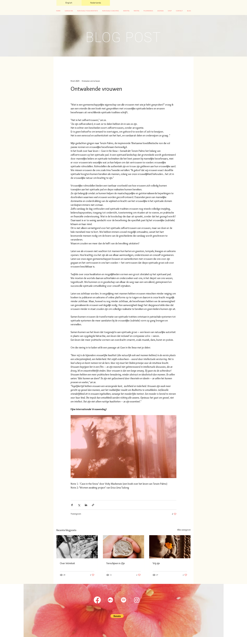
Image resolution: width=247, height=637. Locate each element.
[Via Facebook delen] (72, 505)
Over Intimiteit (67, 563)
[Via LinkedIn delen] (86, 505)
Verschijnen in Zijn (115, 563)
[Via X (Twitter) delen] (79, 505)
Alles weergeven (184, 529)
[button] (87, 11)
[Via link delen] (93, 505)
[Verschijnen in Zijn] (123, 546)
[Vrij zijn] (170, 546)
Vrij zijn (156, 563)
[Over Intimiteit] (77, 546)
